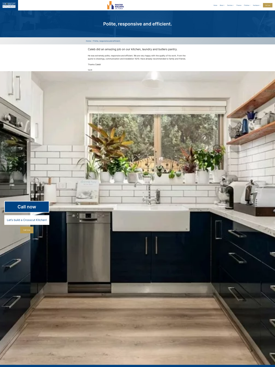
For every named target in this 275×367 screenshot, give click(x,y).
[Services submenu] (233, 5)
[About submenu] (224, 5)
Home (215, 5)
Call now (26, 230)
